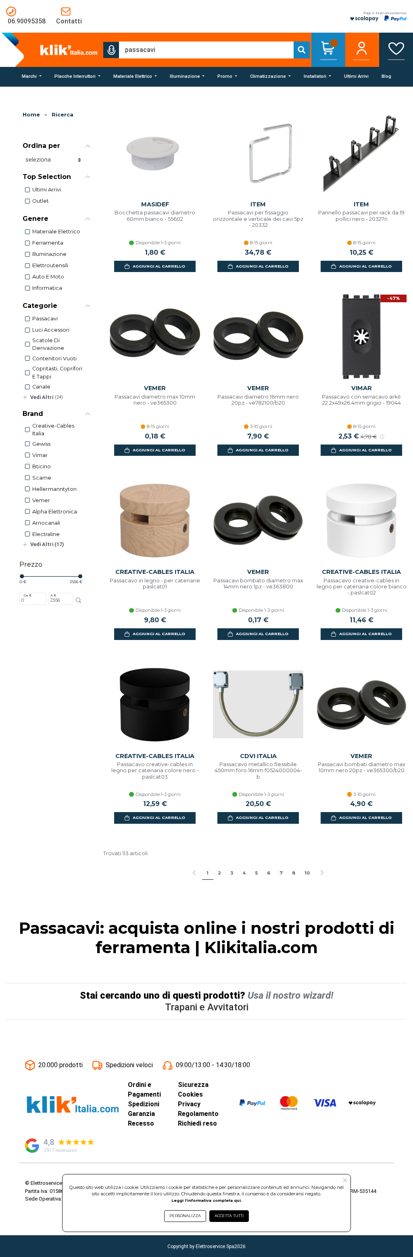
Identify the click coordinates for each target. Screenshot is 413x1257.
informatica (47, 288)
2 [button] (219, 873)
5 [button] (256, 873)
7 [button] (281, 873)
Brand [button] (33, 414)
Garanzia (141, 1114)
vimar (40, 455)
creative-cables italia (53, 429)
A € (53, 595)
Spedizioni (143, 1104)
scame (41, 478)
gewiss (41, 444)
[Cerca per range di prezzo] (78, 600)
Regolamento (198, 1114)
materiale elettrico (56, 232)
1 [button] (207, 873)
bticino (41, 466)
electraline (46, 534)
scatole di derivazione (48, 344)
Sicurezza (193, 1085)
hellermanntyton (54, 489)
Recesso (141, 1123)
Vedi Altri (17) (47, 544)
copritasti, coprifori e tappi (57, 372)
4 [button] (244, 873)
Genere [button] (35, 218)
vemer (41, 500)
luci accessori (50, 330)
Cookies (190, 1094)
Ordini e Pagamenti (144, 1089)
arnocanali (46, 523)
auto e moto (48, 277)
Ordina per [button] (41, 146)
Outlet (40, 201)
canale (41, 387)
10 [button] (307, 873)
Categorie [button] (40, 306)
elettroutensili (50, 265)
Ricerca (62, 115)
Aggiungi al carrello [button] (159, 266)
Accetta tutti (229, 1215)
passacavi (45, 319)
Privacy (189, 1104)
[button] (111, 50)
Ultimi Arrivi (46, 190)
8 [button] (293, 873)
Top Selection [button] (47, 177)
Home (31, 115)
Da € (27, 595)
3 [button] (231, 873)
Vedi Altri (46, 397)
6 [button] (268, 873)
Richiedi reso (197, 1123)
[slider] (22, 576)
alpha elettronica (54, 512)
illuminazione (49, 254)
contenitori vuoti (54, 358)
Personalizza (185, 1215)
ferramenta (47, 243)
